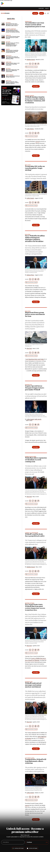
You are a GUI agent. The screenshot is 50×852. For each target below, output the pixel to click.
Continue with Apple (33, 848)
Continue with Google (19, 848)
